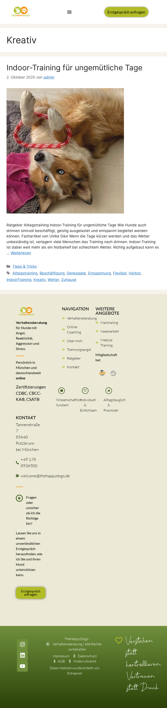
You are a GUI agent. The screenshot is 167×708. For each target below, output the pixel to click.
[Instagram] (22, 644)
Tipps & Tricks (24, 266)
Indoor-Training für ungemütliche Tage (74, 67)
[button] (69, 11)
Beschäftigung (52, 273)
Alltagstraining (24, 273)
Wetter (53, 279)
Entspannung (99, 273)
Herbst (135, 273)
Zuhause (68, 279)
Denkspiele (76, 273)
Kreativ (39, 279)
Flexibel (120, 273)
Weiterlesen (21, 253)
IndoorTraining (19, 279)
